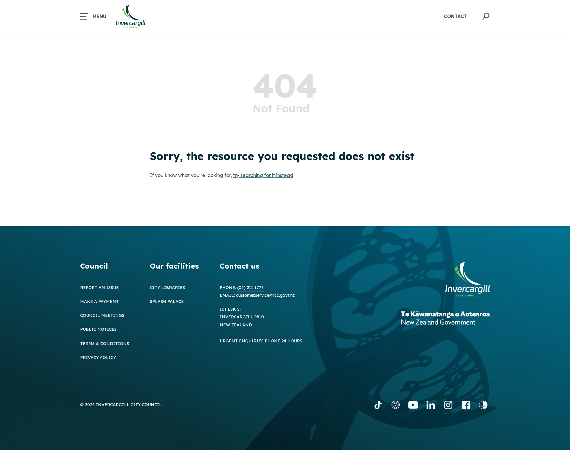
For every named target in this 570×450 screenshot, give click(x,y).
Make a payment (99, 301)
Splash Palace (167, 301)
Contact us (239, 265)
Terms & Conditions (104, 343)
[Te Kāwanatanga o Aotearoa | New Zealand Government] (445, 318)
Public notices (98, 329)
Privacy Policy (98, 357)
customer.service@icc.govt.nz (265, 295)
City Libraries (167, 287)
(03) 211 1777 (250, 287)
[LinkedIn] (430, 404)
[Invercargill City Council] (467, 280)
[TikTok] (378, 404)
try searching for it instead (263, 175)
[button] (93, 16)
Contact (455, 16)
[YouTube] (413, 404)
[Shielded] (483, 404)
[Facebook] (465, 404)
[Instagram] (448, 404)
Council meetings (102, 315)
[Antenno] (395, 404)
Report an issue (99, 287)
